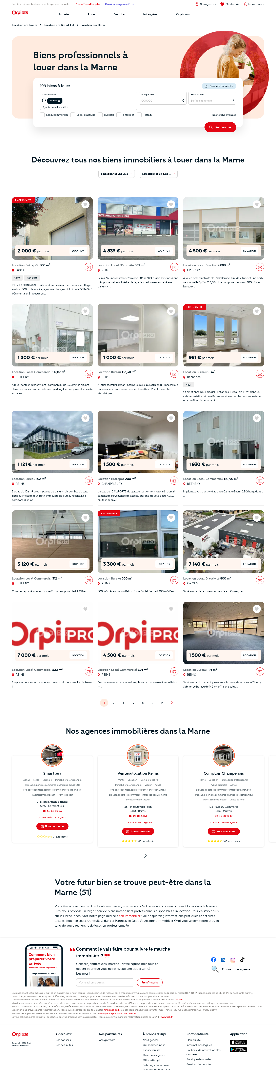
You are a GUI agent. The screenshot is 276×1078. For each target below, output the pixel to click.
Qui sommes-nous (154, 1045)
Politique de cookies (198, 1059)
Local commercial (57, 114)
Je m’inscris (150, 982)
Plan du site (193, 1040)
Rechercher (223, 127)
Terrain (147, 114)
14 (163, 703)
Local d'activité (86, 114)
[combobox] (63, 101)
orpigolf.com (107, 1040)
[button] (59, 101)
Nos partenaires (110, 1034)
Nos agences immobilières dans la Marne (138, 731)
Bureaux (109, 114)
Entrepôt (128, 114)
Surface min (197, 94)
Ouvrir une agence (154, 1055)
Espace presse (151, 1050)
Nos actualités (64, 1045)
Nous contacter (54, 826)
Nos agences (150, 1040)
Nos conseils (63, 1040)
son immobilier (129, 916)
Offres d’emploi (152, 1060)
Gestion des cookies (198, 1064)
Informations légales (199, 1045)
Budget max (147, 94)
